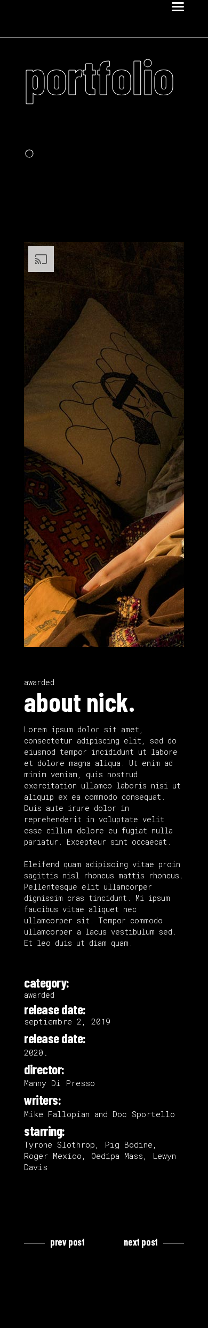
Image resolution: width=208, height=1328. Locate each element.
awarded (39, 682)
